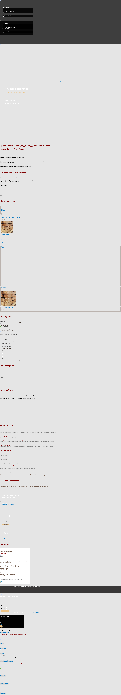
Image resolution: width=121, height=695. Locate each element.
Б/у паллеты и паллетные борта (9, 242)
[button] (16, 20)
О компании (5, 6)
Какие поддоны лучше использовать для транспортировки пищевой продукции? (14, 440)
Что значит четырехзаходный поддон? (7, 465)
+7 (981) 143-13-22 (4, 619)
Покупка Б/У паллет (6, 16)
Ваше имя (3, 513)
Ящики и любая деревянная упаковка (9, 11)
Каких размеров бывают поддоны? (6, 450)
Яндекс (2, 653)
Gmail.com (3, 648)
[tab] (28, 431)
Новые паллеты (5, 8)
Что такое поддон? (3, 431)
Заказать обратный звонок (3, 42)
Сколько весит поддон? (4, 436)
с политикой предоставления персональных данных (9, 504)
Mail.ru (2, 643)
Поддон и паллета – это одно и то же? (7, 445)
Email (3, 518)
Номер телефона (4, 516)
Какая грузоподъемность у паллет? (6, 470)
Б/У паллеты (5, 10)
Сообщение (4, 521)
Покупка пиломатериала (7, 15)
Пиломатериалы (6, 12)
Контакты (4, 18)
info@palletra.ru (4, 632)
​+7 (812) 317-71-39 (4, 616)
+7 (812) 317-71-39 (3, 41)
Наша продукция (6, 7)
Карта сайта (27, 588)
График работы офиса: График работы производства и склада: (3, 37)
